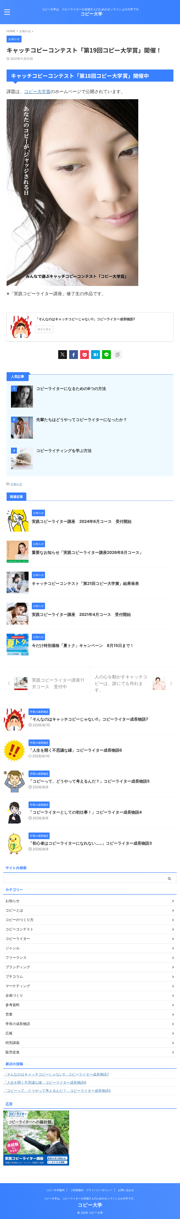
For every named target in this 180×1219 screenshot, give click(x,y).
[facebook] (73, 354)
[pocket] (84, 354)
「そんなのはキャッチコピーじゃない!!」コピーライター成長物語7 (88, 719)
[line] (106, 354)
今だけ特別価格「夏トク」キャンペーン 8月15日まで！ (83, 645)
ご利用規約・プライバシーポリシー (91, 1190)
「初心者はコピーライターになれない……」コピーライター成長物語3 (90, 843)
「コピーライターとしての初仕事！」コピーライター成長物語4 (85, 812)
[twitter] (62, 354)
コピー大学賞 (37, 91)
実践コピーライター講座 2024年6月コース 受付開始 (81, 521)
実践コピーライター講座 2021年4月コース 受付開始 (81, 614)
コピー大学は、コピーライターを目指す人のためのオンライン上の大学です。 (90, 1198)
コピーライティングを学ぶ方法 (64, 450)
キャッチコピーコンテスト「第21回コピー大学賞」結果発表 (85, 583)
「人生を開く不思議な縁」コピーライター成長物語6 (75, 750)
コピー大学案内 (55, 1190)
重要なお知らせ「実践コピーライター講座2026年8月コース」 (87, 552)
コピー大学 (92, 13)
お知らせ (16, 484)
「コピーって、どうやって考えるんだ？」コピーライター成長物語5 (89, 781)
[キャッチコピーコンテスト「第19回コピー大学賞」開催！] (95, 354)
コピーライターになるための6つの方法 (71, 388)
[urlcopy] (117, 354)
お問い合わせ (126, 1190)
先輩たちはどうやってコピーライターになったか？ (81, 419)
